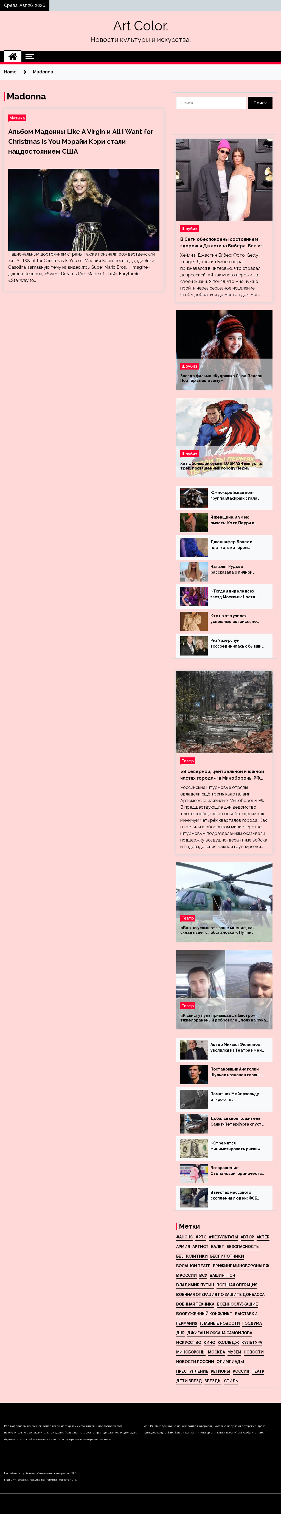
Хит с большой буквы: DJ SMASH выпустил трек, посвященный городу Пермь (221, 465)
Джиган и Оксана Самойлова (219, 1333)
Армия (183, 1246)
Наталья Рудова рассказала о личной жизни (231, 569)
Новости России (195, 1362)
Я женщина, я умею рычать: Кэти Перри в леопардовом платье (232, 520)
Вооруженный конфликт (204, 1314)
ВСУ (203, 1275)
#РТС (200, 1237)
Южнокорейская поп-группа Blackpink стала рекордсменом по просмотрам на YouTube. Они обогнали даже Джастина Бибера (235, 495)
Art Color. (140, 25)
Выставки (246, 1314)
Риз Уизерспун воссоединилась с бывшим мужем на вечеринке (237, 643)
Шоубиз (189, 228)
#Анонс (184, 1237)
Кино (209, 1342)
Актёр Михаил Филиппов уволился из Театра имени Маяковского (237, 1047)
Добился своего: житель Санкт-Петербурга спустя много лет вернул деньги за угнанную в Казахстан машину (237, 1121)
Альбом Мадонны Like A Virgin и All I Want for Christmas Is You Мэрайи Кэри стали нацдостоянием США (80, 141)
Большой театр (193, 1266)
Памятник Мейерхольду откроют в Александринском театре (237, 1097)
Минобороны (191, 1352)
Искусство (188, 1342)
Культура (251, 1342)
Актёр (263, 1237)
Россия (241, 1371)
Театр (188, 761)
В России (186, 1275)
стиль (231, 1381)
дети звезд (189, 1381)
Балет (217, 1246)
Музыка (17, 118)
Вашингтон (222, 1275)
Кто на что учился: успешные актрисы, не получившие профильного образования (236, 619)
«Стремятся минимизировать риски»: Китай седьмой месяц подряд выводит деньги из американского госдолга (237, 1146)
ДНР (180, 1333)
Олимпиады (230, 1362)
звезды (212, 1381)
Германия (186, 1323)
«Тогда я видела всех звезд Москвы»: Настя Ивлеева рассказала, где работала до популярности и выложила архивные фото (237, 594)
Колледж (228, 1342)
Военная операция (237, 1285)
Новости (254, 1352)
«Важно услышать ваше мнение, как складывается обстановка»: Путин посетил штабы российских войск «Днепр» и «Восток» (224, 930)
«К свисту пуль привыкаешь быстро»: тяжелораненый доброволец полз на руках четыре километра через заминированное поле (224, 1018)
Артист (200, 1246)
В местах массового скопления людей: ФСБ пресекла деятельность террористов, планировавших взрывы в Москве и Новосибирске (235, 1195)
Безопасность (243, 1246)
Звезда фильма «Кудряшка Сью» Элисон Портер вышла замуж (221, 378)
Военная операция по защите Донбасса (220, 1294)
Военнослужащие (237, 1304)
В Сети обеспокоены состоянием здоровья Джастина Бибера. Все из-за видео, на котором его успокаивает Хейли (222, 243)
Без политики (192, 1256)
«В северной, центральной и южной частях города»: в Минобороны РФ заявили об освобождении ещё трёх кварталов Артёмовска (222, 775)
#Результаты (223, 1237)
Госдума (252, 1323)
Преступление (192, 1371)
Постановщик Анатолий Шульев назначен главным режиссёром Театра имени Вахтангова (237, 1072)
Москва (216, 1352)
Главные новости (220, 1323)
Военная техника (195, 1304)
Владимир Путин (195, 1285)
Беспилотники (227, 1256)
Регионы (220, 1371)
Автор (247, 1237)
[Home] (12, 56)
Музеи (234, 1352)
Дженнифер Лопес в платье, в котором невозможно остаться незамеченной (232, 545)
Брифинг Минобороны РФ (241, 1266)
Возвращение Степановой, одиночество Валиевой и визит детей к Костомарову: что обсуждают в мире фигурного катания (237, 1171)
